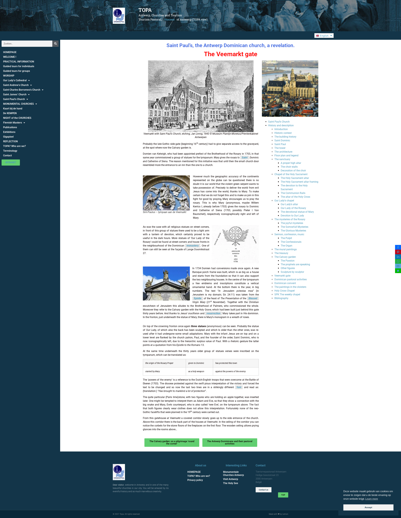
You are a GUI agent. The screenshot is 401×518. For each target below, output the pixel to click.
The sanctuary (282, 159)
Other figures (288, 268)
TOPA (145, 9)
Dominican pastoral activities (290, 279)
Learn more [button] (371, 498)
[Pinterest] (398, 252)
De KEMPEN (10, 113)
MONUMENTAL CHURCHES (18, 103)
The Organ (286, 245)
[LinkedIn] (398, 256)
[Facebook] (398, 247)
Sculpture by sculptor (292, 271)
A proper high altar (291, 163)
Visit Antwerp (230, 479)
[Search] (55, 44)
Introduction (281, 129)
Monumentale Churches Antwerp (233, 473)
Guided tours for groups (16, 70)
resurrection (213, 313)
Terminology (10, 150)
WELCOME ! (9, 56)
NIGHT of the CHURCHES (17, 117)
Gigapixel (8, 136)
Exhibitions (9, 132)
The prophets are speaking (295, 264)
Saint (244, 157)
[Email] (398, 266)
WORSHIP (8, 75)
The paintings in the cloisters (290, 286)
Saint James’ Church (14, 94)
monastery (193, 245)
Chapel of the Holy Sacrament (290, 174)
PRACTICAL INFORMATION (18, 61)
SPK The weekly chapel (287, 294)
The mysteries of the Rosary (289, 219)
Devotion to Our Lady (292, 215)
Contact (7, 155)
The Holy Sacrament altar (295, 178)
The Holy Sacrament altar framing (299, 181)
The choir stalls (289, 166)
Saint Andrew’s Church (16, 85)
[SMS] (398, 270)
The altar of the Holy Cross (295, 196)
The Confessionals (291, 241)
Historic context (283, 132)
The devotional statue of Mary (297, 211)
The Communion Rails (293, 193)
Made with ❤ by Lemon (278, 514)
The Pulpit (286, 238)
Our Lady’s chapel (284, 200)
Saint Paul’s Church (14, 99)
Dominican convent (285, 283)
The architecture (283, 151)
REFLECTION (10, 141)
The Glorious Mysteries (293, 230)
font (239, 387)
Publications (10, 127)
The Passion (287, 260)
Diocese (169, 19)
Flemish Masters (12, 122)
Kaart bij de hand (12, 108)
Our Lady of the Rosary (293, 208)
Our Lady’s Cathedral (15, 80)
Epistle (197, 298)
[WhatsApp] (398, 261)
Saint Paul (280, 144)
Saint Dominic (282, 140)
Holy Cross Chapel (284, 290)
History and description (281, 125)
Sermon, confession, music (289, 234)
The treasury (281, 253)
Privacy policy (195, 480)
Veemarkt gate (282, 275)
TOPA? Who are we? (14, 146)
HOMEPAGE (9, 52)
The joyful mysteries (292, 223)
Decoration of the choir (293, 170)
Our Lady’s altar (289, 204)
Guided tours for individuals (18, 66)
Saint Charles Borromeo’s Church (21, 89)
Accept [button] (368, 507)
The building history (285, 136)
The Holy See (230, 483)
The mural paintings (285, 249)
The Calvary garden (285, 256)
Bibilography (281, 298)
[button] (324, 35)
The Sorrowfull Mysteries (294, 226)
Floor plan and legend (286, 155)
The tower (279, 147)
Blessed (253, 298)
